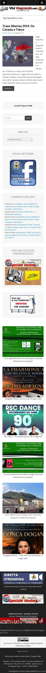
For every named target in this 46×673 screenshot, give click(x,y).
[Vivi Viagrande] (23, 8)
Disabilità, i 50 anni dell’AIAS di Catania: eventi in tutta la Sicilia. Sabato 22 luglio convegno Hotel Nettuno (22, 206)
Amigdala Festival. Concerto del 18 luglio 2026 (23, 399)
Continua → (8, 88)
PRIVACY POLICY (23, 651)
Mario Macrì (4, 633)
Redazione (7, 33)
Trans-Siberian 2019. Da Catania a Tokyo (18, 27)
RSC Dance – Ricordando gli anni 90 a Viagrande (23, 436)
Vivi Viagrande (17, 630)
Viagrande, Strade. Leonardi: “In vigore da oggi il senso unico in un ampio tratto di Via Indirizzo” (23, 227)
